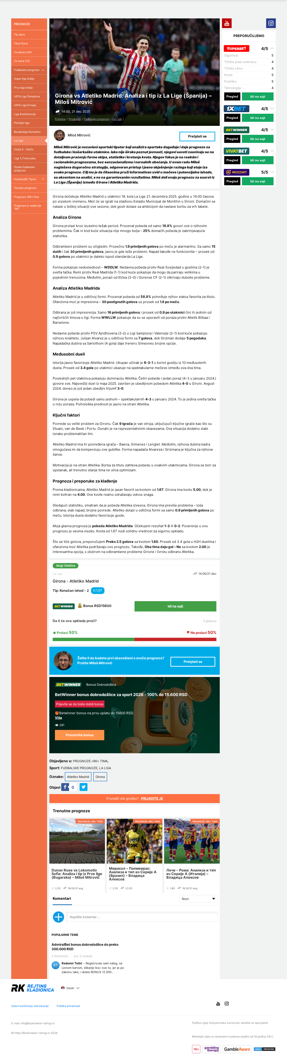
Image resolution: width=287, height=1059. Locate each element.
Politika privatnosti (68, 1006)
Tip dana (19, 34)
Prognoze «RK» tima (90, 761)
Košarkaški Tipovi (25, 179)
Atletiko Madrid (78, 777)
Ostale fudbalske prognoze (24, 168)
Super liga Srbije (24, 78)
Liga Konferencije (25, 114)
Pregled (232, 96)
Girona (100, 777)
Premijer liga (21, 122)
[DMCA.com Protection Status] (264, 1049)
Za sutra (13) (22, 61)
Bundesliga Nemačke (27, 131)
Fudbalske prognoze (96, 119)
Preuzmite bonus (79, 735)
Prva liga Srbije (23, 87)
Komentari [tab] (62, 898)
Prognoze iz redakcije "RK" (27, 207)
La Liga (117, 119)
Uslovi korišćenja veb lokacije (30, 1006)
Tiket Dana (21, 43)
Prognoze (75, 119)
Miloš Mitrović (79, 135)
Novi (185, 899)
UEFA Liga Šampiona (27, 96)
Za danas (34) (23, 52)
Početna (60, 119)
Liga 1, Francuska (25, 158)
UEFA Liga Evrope (25, 105)
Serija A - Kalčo (23, 149)
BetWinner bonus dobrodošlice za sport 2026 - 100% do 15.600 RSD (121, 694)
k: (94, 590)
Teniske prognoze (25, 188)
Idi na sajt (175, 606)
